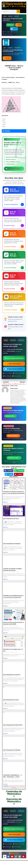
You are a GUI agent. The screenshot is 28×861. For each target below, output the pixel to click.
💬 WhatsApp (10, 24)
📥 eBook (18, 24)
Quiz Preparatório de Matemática (12, 725)
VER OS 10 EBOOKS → (13, 435)
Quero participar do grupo (14, 168)
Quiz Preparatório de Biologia (11, 543)
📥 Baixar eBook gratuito (14, 363)
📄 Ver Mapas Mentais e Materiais (14, 369)
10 (23, 786)
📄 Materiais (14, 28)
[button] (9, 9)
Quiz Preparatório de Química (11, 674)
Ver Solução (6, 131)
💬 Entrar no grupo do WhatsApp (14, 358)
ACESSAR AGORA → (10, 416)
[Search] (18, 11)
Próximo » (14, 788)
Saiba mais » (5, 502)
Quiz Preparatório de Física (11, 518)
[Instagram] (4, 856)
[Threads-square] (19, 856)
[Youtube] (12, 856)
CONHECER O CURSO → (14, 457)
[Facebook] (8, 856)
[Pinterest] (23, 856)
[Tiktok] (16, 856)
